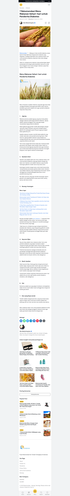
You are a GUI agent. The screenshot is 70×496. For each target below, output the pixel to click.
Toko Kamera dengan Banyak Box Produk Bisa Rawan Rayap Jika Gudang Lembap (26, 353)
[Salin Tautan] (49, 4)
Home (22, 494)
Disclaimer (22, 466)
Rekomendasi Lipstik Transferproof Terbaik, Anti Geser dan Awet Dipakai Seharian (43, 385)
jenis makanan (36, 218)
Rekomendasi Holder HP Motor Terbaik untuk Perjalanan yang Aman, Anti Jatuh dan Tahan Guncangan (30, 405)
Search (41, 494)
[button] (21, 320)
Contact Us (22, 463)
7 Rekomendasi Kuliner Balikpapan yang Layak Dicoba (30, 432)
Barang (21, 401)
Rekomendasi (23, 53)
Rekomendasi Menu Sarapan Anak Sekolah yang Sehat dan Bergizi (29, 423)
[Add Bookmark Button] (45, 22)
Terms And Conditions (25, 470)
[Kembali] (21, 4)
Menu (35, 494)
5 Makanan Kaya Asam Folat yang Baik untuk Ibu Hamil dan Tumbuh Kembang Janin (43, 353)
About (21, 461)
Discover (29, 494)
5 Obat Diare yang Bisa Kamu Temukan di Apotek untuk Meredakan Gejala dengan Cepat (26, 369)
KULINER (22, 482)
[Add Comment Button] (49, 22)
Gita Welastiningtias (25, 331)
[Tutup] (49, 2)
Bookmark (47, 494)
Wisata (21, 412)
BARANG (22, 479)
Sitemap (22, 473)
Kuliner (21, 430)
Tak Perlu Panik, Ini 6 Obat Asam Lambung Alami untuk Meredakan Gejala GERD (26, 385)
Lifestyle (22, 421)
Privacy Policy (23, 468)
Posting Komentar (35, 394)
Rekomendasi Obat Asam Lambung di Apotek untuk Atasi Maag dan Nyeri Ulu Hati (42, 369)
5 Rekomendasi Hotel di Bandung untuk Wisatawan (30, 414)
